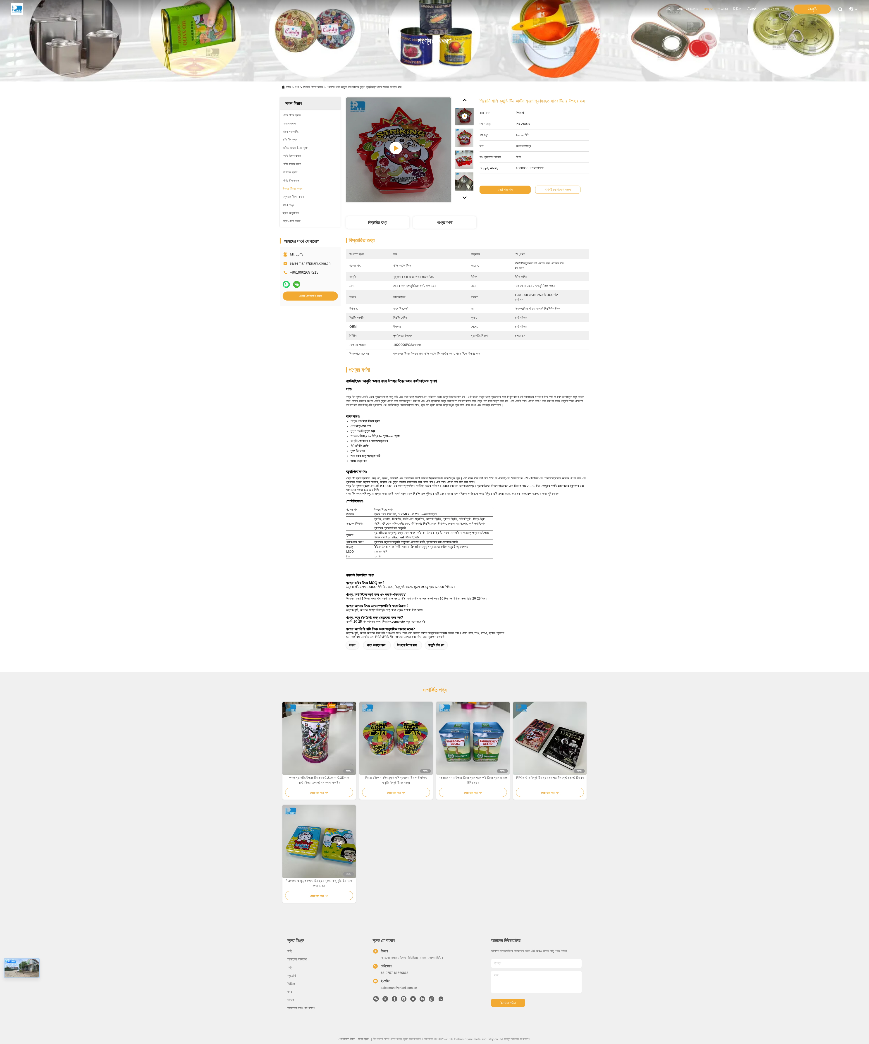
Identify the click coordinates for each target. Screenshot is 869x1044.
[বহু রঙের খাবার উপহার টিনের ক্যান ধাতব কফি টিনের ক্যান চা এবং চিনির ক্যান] (473, 738)
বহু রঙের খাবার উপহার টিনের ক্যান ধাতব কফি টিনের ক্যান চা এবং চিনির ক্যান (473, 780)
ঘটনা (750, 9)
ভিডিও (737, 9)
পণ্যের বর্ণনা (444, 222)
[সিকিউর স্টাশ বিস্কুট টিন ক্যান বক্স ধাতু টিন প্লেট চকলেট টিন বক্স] (550, 738)
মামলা (290, 1000)
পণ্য (706, 9)
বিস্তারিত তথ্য (377, 222)
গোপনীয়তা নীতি (347, 1039)
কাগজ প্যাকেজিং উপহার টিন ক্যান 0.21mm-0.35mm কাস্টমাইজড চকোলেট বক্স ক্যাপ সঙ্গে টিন (319, 780)
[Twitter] (385, 1000)
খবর (289, 992)
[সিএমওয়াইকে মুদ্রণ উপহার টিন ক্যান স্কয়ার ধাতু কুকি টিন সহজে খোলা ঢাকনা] (319, 841)
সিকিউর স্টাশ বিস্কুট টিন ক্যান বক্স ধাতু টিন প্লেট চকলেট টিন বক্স (550, 777)
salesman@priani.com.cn (310, 263)
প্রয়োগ (723, 9)
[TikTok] (431, 1000)
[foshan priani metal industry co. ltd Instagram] (404, 1000)
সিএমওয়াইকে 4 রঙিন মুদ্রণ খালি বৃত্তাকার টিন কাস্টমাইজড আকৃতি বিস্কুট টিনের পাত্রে (396, 780)
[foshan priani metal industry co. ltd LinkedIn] (422, 1000)
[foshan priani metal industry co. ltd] (17, 9)
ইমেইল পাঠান (508, 1003)
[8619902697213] (441, 1000)
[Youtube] (413, 1000)
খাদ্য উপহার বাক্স (376, 645)
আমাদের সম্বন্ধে (687, 9)
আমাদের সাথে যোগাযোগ (772, 9)
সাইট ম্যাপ (363, 1039)
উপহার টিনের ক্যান (313, 87)
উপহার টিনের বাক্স (407, 645)
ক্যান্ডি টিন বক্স (436, 645)
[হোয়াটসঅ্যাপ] (286, 284)
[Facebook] (394, 1000)
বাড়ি (668, 9)
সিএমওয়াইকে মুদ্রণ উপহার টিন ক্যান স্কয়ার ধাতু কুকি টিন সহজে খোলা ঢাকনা (319, 883)
